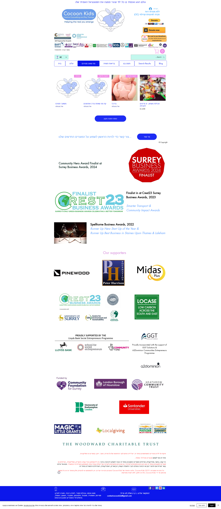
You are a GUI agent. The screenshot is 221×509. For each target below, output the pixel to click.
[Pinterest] (160, 488)
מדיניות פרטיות (29, 505)
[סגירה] (218, 505)
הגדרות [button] (192, 505)
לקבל (212, 505)
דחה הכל (202, 505)
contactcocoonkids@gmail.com (119, 496)
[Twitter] (156, 488)
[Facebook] (149, 488)
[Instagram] (153, 488)
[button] (160, 51)
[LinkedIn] (163, 488)
